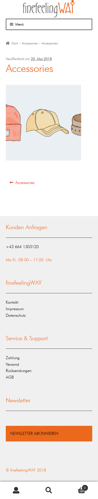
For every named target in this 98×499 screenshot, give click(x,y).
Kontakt (12, 302)
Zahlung (13, 357)
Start (15, 43)
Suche (49, 490)
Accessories (30, 43)
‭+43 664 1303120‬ (22, 246)
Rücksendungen (18, 370)
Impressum (15, 308)
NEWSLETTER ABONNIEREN (34, 433)
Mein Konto (16, 490)
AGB (10, 377)
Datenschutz (16, 315)
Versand (12, 364)
